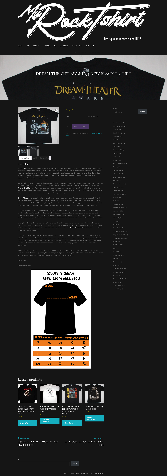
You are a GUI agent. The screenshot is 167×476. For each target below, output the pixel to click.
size (68, 116)
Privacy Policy (77, 46)
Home (65, 53)
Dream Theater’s (24, 168)
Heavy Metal (73, 53)
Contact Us (47, 46)
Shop (87, 46)
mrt (92, 83)
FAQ (55, 46)
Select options (24, 423)
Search (115, 108)
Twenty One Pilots (24, 188)
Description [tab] (25, 158)
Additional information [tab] (40, 158)
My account (64, 46)
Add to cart (80, 126)
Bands (20, 46)
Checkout (35, 46)
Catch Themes (99, 473)
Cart (27, 46)
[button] (56, 110)
